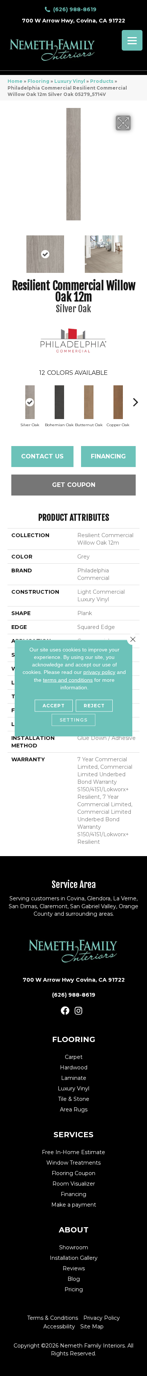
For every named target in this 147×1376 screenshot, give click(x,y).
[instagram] (78, 1011)
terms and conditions (68, 680)
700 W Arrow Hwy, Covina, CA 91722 (73, 20)
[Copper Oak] (118, 402)
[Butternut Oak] (88, 402)
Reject (94, 705)
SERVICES (73, 1134)
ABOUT (74, 1229)
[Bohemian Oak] (59, 402)
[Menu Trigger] (132, 40)
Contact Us (42, 456)
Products (101, 81)
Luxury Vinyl (69, 81)
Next (135, 250)
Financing (108, 456)
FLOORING (73, 1039)
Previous (11, 250)
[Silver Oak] (29, 402)
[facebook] (65, 1011)
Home (15, 81)
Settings (73, 720)
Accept (54, 705)
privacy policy (99, 672)
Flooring (38, 81)
